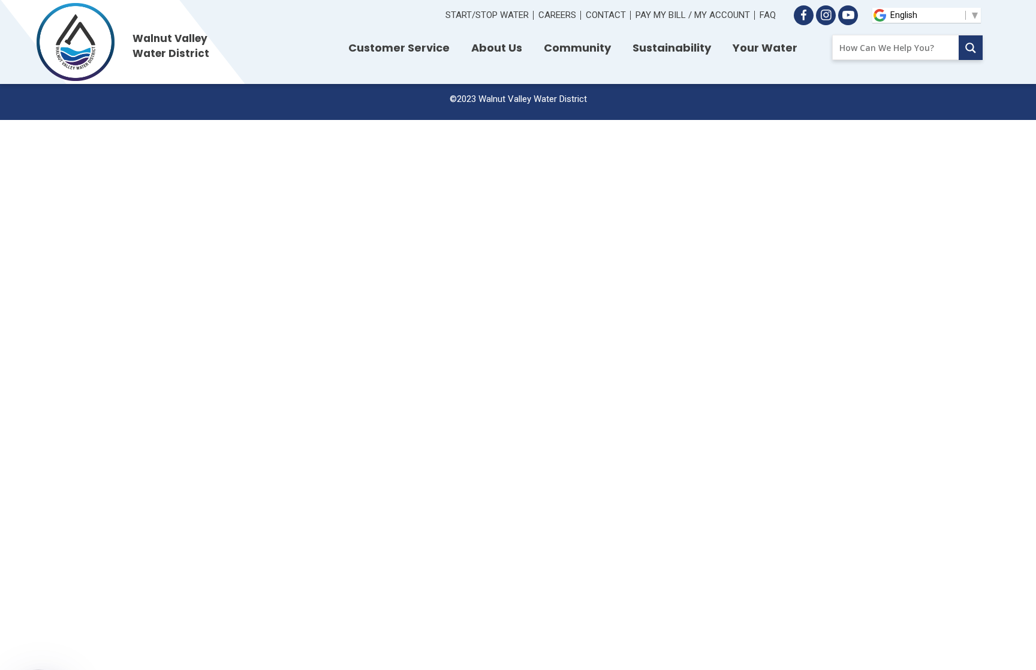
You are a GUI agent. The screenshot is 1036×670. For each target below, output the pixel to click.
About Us (496, 47)
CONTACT (606, 15)
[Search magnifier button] (971, 47)
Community (577, 47)
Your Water (765, 47)
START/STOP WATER (487, 15)
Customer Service (399, 47)
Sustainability (672, 47)
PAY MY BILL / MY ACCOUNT (693, 15)
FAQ (768, 15)
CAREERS (557, 15)
